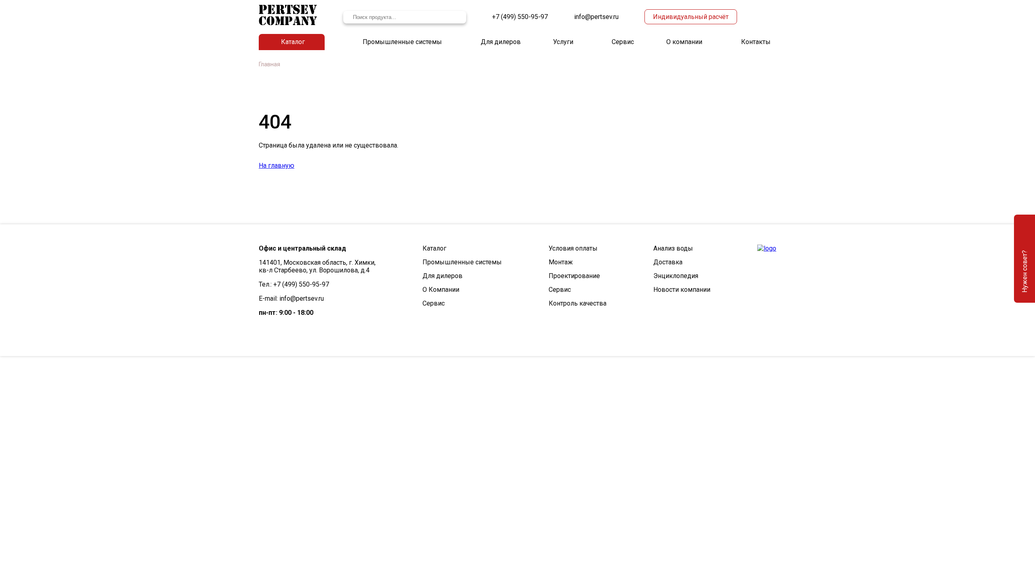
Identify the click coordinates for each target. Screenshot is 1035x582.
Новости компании (681, 289)
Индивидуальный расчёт (691, 17)
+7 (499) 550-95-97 (520, 17)
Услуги (563, 42)
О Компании (440, 289)
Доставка (667, 262)
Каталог (293, 42)
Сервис (623, 42)
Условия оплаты (573, 248)
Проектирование (574, 276)
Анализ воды (673, 248)
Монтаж (561, 262)
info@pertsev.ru (596, 17)
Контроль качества (577, 303)
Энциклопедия (675, 276)
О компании (684, 42)
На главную (276, 165)
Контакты (756, 42)
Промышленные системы (402, 42)
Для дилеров (501, 42)
